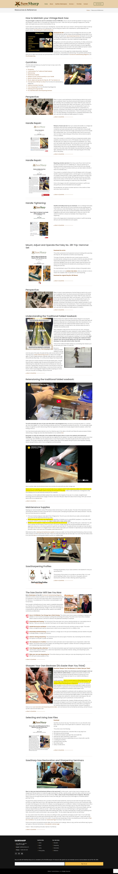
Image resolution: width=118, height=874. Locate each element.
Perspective (31, 69)
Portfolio (79, 4)
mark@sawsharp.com (24, 847)
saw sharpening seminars (73, 36)
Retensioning (31, 73)
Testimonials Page (51, 819)
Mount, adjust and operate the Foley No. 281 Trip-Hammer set (44, 80)
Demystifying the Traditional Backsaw (43, 30)
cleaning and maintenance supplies (45, 532)
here (62, 433)
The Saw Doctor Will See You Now (36, 82)
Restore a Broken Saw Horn (35, 78)
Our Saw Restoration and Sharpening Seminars (40, 90)
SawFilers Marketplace (61, 4)
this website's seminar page (52, 824)
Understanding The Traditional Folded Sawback (40, 71)
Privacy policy (42, 850)
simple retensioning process (41, 354)
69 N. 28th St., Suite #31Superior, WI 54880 (21, 844)
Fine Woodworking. (31, 56)
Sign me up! (84, 864)
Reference (56, 850)
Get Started (98, 4)
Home (46, 4)
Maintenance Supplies (33, 74)
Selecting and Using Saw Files (35, 88)
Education (56, 842)
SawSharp (27, 4)
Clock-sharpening (32, 87)
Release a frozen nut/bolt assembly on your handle (41, 76)
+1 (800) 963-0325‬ (24, 849)
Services (71, 4)
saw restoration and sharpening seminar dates (45, 707)
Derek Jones (32, 595)
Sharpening (56, 845)
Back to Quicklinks (59, 117)
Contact (86, 4)
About (51, 4)
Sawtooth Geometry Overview (35, 85)
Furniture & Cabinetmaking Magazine (79, 54)
